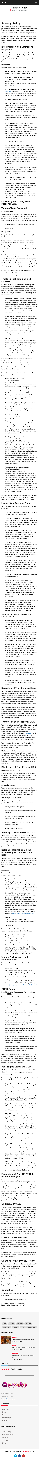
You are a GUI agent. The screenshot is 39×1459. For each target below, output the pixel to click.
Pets (3, 1415)
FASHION (15, 1327)
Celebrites (5, 1409)
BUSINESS (11, 1324)
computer (8, 91)
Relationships (6, 1417)
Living (14, 1337)
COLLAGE (20, 1324)
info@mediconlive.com (11, 1399)
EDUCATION (6, 1327)
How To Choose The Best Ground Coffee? (23, 1347)
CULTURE (28, 1324)
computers (29, 733)
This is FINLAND (16, 1369)
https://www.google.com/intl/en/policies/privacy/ (21, 985)
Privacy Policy (22, 10)
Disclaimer (5, 1440)
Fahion (4, 1420)
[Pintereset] (23, 1455)
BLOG (4, 1324)
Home (14, 10)
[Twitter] (2, 3)
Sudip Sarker (25, 1451)
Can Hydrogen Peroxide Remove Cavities (23, 1339)
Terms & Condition (8, 1434)
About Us (5, 1437)
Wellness (15, 1353)
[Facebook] (5, 3)
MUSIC (23, 1327)
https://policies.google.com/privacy (23, 913)
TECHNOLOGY (31, 1327)
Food (14, 1345)
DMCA (4, 1443)
